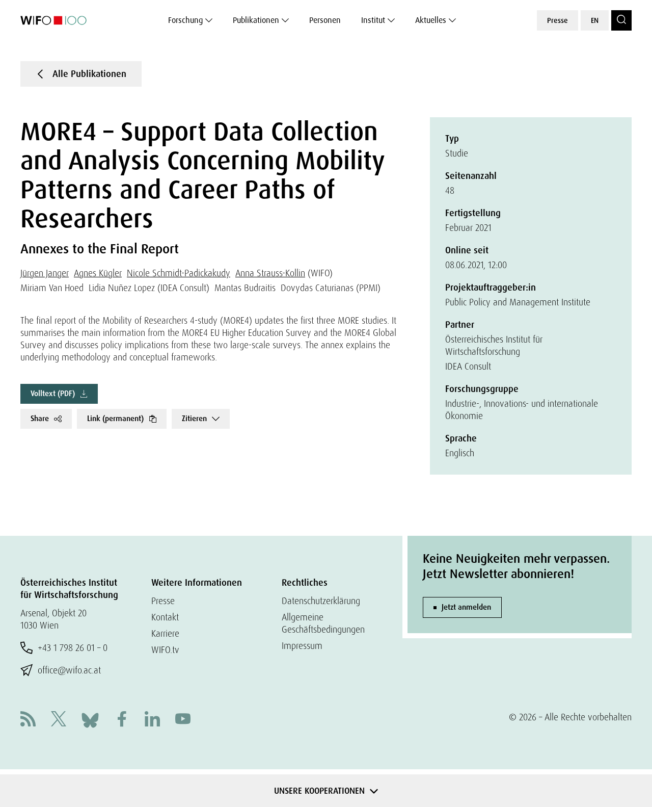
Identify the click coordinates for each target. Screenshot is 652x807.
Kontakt (165, 617)
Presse (557, 20)
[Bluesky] (90, 719)
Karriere (165, 633)
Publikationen (256, 20)
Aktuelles (430, 20)
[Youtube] (183, 720)
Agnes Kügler (98, 273)
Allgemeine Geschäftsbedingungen (323, 623)
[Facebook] (121, 720)
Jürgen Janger (44, 273)
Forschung (185, 20)
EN (595, 20)
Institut (373, 20)
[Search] (621, 20)
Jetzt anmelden (466, 607)
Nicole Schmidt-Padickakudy (178, 273)
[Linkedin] (152, 720)
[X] (58, 720)
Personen (325, 20)
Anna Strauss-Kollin (270, 273)
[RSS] (28, 720)
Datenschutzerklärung (321, 601)
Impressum (302, 646)
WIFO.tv (165, 650)
